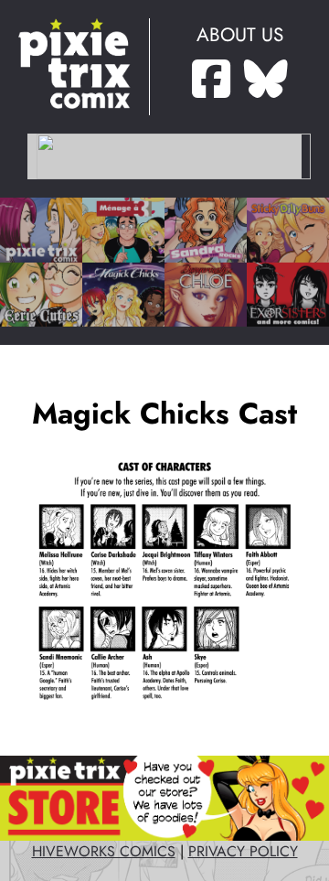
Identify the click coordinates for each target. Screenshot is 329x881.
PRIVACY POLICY (243, 852)
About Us (239, 35)
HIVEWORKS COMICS (103, 852)
